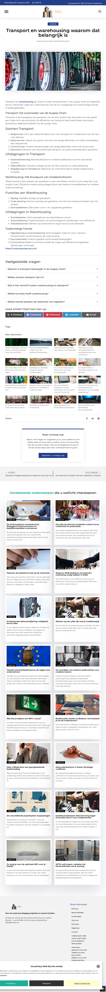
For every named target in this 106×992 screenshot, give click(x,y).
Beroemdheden (77, 913)
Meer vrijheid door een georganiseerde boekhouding (25, 768)
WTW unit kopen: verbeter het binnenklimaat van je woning (70, 865)
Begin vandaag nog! (53, 434)
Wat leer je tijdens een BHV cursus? (24, 718)
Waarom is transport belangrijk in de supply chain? (53, 269)
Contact (74, 932)
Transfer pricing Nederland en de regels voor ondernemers (28, 671)
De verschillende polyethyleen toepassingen (28, 815)
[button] (98, 966)
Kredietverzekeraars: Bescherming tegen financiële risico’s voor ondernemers (76, 816)
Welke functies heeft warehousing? (53, 293)
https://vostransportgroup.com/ (21, 248)
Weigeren (46, 983)
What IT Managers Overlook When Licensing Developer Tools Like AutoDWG (16, 350)
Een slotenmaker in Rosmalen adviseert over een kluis (88, 370)
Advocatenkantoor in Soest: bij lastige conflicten (74, 768)
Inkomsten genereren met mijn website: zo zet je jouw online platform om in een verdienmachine (79, 953)
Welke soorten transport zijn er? (53, 277)
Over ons (74, 920)
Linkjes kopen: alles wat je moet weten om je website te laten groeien (78, 939)
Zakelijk (53, 24)
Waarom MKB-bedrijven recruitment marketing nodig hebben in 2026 (74, 574)
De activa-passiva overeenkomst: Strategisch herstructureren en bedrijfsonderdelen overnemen (23, 526)
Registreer (75, 928)
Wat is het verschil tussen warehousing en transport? (53, 285)
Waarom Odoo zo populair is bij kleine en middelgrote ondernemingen (41, 387)
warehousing (26, 102)
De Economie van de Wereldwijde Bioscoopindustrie (86, 407)
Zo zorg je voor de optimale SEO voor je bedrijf (26, 865)
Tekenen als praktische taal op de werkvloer (28, 573)
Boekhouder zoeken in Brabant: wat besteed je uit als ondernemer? (77, 719)
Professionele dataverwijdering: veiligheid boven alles (27, 622)
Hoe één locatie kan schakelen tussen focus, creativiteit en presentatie (77, 525)
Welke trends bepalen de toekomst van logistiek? (53, 301)
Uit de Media (76, 916)
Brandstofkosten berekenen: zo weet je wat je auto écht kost (16, 387)
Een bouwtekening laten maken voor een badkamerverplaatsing (39, 350)
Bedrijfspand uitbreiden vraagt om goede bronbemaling (39, 370)
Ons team (75, 924)
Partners (74, 909)
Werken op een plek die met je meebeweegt (77, 621)
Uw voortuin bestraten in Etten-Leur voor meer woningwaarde (64, 370)
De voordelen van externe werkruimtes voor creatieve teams (77, 671)
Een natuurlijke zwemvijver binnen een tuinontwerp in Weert (15, 370)
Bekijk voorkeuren (82, 983)
